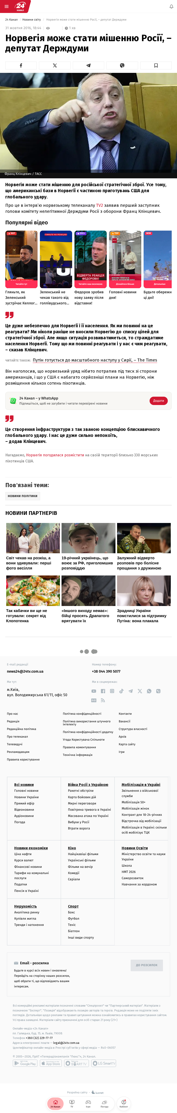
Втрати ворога (79, 828)
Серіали (74, 879)
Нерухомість (25, 906)
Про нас (12, 713)
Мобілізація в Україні (141, 784)
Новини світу (31, 19)
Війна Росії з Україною (88, 784)
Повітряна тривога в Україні (89, 810)
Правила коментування (79, 747)
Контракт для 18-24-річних (142, 815)
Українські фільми (82, 860)
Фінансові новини (28, 867)
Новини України (26, 797)
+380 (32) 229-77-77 (39, 1038)
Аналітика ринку (26, 912)
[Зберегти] (156, 65)
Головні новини (26, 791)
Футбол (73, 919)
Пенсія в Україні (26, 891)
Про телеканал (17, 736)
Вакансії (124, 721)
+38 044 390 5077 (106, 671)
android (25, 1063)
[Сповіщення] (171, 6)
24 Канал (11, 19)
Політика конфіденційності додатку (88, 732)
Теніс (72, 925)
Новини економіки (31, 848)
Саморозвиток (133, 878)
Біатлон (74, 931)
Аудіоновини (24, 816)
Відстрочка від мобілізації (141, 821)
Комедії (73, 873)
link (94, 691)
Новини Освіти (135, 848)
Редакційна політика (21, 729)
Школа (127, 866)
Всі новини (24, 784)
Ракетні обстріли (81, 791)
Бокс (71, 912)
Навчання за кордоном (139, 884)
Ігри (121, 752)
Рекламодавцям (18, 752)
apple (51, 1063)
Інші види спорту (81, 937)
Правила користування (23, 759)
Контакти (125, 713)
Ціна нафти (23, 854)
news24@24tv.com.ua (25, 671)
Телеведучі (14, 744)
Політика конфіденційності (82, 713)
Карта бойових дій (82, 797)
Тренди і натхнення (29, 925)
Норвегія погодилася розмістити (55, 455)
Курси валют (23, 860)
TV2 (99, 205)
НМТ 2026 (129, 872)
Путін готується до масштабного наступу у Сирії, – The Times (95, 360)
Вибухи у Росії (78, 822)
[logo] (20, 6)
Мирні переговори (82, 803)
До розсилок (147, 965)
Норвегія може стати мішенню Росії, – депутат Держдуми (86, 19)
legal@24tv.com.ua (66, 1043)
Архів (122, 736)
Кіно (72, 848)
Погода (19, 822)
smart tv (76, 1063)
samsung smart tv (103, 1063)
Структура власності (133, 729)
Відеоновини (24, 810)
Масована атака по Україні (88, 816)
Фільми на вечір (80, 867)
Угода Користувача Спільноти (84, 739)
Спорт (73, 906)
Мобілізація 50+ (133, 802)
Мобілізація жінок (135, 808)
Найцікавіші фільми (83, 854)
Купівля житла (25, 919)
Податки (20, 884)
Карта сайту (127, 744)
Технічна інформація (77, 755)
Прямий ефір (24, 803)
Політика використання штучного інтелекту (87, 723)
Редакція (13, 721)
